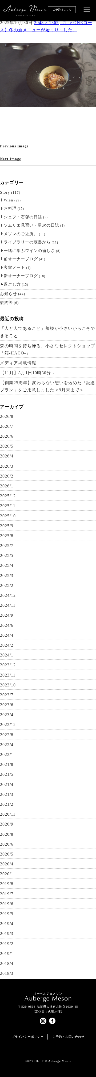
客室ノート (14, 267)
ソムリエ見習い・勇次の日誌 (31, 225)
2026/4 (6, 456)
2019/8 (6, 883)
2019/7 (6, 894)
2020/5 (6, 854)
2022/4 (6, 744)
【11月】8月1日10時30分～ (27, 373)
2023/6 (6, 704)
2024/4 (6, 635)
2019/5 (6, 913)
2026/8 (6, 416)
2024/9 (6, 615)
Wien (8, 200)
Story (5, 192)
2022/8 (6, 734)
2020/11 (7, 814)
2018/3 (6, 973)
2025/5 (6, 555)
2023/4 (6, 714)
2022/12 (8, 724)
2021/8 (6, 764)
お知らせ (8, 294)
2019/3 (6, 933)
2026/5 (6, 446)
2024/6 (6, 625)
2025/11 (7, 505)
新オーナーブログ (21, 276)
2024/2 (6, 645)
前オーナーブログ (21, 259)
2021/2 (6, 804)
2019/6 (6, 904)
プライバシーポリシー (28, 1036)
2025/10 (8, 516)
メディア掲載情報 (18, 363)
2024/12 (8, 595)
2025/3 (6, 575)
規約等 (6, 302)
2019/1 (6, 953)
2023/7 (6, 695)
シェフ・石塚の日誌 (23, 217)
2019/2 (6, 943)
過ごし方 (12, 284)
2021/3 (6, 794)
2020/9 (6, 824)
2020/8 (6, 834)
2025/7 (6, 545)
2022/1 (6, 754)
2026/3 (6, 466)
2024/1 (6, 655)
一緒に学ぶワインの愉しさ (29, 251)
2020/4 (6, 864)
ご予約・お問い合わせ (69, 1036)
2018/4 (6, 963)
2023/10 (8, 685)
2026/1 (6, 486)
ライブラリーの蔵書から (27, 242)
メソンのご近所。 (21, 234)
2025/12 (8, 496)
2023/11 (7, 675)
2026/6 (6, 436)
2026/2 (6, 476)
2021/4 (6, 784)
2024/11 (7, 605)
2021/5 (6, 774)
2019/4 (6, 923)
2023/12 (8, 665)
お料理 (10, 208)
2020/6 (6, 844)
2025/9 (6, 526)
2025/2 (6, 585)
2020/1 (6, 874)
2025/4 (6, 565)
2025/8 (6, 535)
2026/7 (6, 426)
